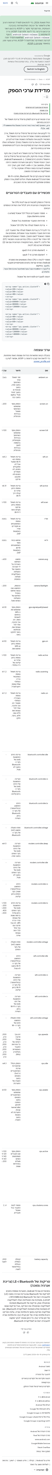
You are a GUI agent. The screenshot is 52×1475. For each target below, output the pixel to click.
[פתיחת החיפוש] (16, 2)
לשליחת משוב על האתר (39, 1465)
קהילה (31, 1461)
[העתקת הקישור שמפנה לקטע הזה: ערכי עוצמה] (31, 350)
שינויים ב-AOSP (35, 43)
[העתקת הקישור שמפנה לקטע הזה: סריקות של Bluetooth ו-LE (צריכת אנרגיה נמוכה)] (27, 1285)
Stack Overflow (44, 1447)
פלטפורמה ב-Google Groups (38, 1413)
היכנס (5, 3)
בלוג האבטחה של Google (40, 1409)
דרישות (47, 1370)
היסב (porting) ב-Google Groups (37, 1421)
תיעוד (47, 11)
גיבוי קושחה (45, 1382)
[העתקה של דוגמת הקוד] (48, 283)
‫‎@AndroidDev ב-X (42, 1401)
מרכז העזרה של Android (40, 1431)
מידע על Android (43, 1461)
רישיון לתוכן (46, 1345)
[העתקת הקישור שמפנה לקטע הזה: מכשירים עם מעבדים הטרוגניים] (47, 197)
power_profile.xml (42, 361)
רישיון (12, 1461)
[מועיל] (36, 84)
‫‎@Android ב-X (44, 1397)
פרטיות (5, 1461)
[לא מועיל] (32, 84)
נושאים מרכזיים (29, 79)
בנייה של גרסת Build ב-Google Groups (34, 1417)
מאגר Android (44, 1366)
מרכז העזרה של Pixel (41, 1435)
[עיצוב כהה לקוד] (45, 283)
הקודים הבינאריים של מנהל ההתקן (37, 1386)
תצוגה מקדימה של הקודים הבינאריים (36, 1378)
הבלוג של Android (43, 1405)
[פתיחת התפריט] (46, 3)
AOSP (48, 79)
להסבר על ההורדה (43, 1374)
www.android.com (42, 1439)
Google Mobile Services (40, 1443)
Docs (40, 79)
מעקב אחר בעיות (43, 1451)
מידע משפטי (22, 1461)
